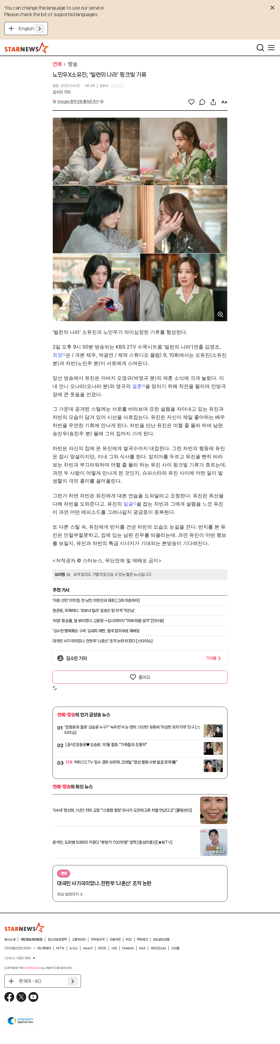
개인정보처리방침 (31, 939)
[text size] (224, 102)
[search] (260, 47)
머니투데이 (44, 948)
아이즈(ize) (158, 948)
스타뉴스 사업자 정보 (17, 958)
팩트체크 (142, 939)
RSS (129, 939)
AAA (142, 948)
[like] (191, 102)
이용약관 (115, 939)
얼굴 (128, 504)
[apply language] (39, 28)
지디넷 (102, 948)
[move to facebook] (9, 997)
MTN (60, 948)
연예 (57, 64)
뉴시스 (73, 948)
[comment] (202, 102)
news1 (88, 948)
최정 (57, 355)
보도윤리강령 (161, 939)
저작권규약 (97, 939)
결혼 (137, 386)
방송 (72, 64)
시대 (114, 948)
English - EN (31, 28)
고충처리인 (79, 939)
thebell (128, 948)
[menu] (271, 47)
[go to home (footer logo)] (24, 927)
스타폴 (175, 948)
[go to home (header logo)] (26, 48)
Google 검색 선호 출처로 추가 (77, 101)
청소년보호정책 (57, 939)
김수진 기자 (61, 92)
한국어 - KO (30, 981)
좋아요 (144, 677)
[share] (213, 102)
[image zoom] (220, 314)
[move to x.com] (21, 997)
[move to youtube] (33, 997)
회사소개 (9, 939)
